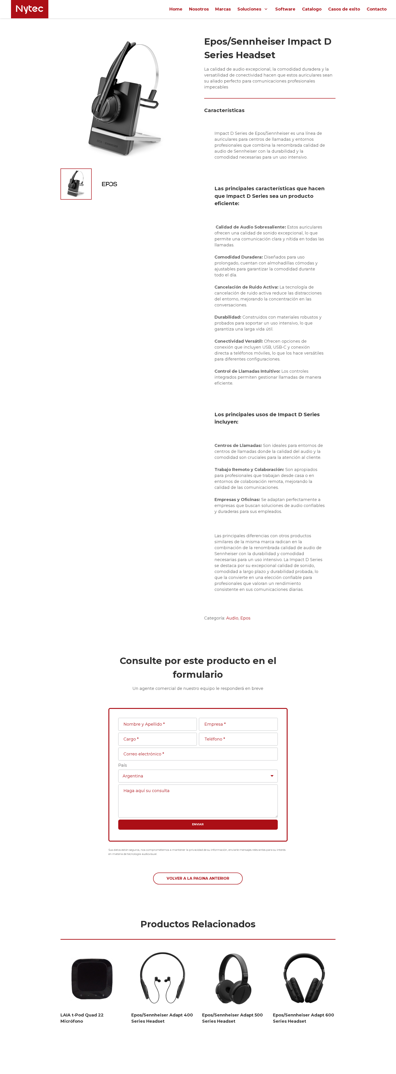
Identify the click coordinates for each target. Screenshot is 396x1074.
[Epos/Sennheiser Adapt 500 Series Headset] (233, 978)
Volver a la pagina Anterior (198, 878)
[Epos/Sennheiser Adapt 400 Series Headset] (162, 978)
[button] (183, 43)
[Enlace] (29, 9)
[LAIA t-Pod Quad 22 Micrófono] (91, 978)
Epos (245, 618)
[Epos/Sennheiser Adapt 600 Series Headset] (304, 978)
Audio (232, 618)
